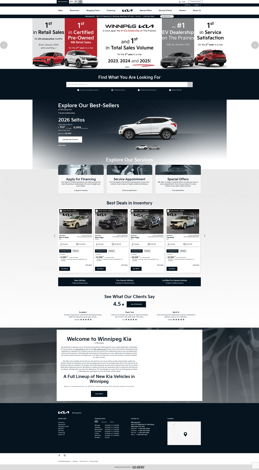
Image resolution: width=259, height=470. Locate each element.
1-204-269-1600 (148, 16)
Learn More (99, 394)
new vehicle (79, 349)
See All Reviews (136, 304)
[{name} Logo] (63, 412)
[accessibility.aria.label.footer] (138, 467)
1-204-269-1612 (141, 435)
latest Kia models (119, 386)
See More (64, 269)
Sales (96, 422)
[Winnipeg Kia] (184, 433)
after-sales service (99, 349)
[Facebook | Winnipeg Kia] (59, 455)
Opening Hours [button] (166, 16)
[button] (63, 1)
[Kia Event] (129, 43)
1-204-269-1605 (143, 432)
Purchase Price (65, 251)
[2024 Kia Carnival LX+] (183, 221)
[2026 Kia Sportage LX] (147, 221)
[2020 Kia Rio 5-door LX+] (75, 221)
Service (104, 422)
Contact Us (187, 5)
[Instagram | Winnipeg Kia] (65, 455)
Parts (112, 422)
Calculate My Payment (70, 139)
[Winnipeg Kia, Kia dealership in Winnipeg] (127, 10)
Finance (75, 251)
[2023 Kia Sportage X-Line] (111, 221)
